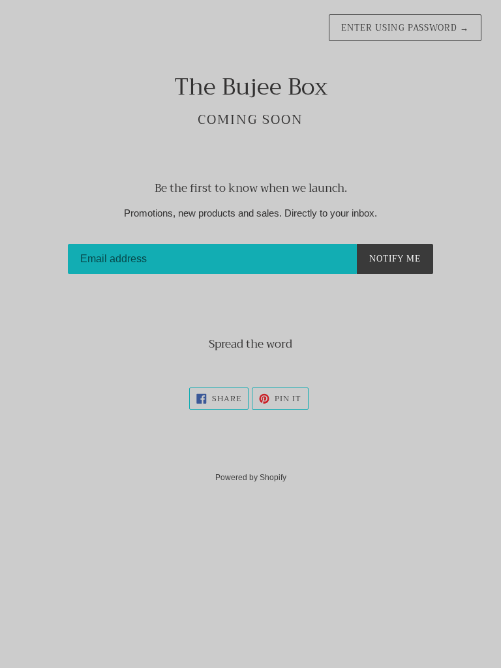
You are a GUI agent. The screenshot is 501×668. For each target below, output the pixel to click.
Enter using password (405, 27)
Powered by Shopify (250, 477)
